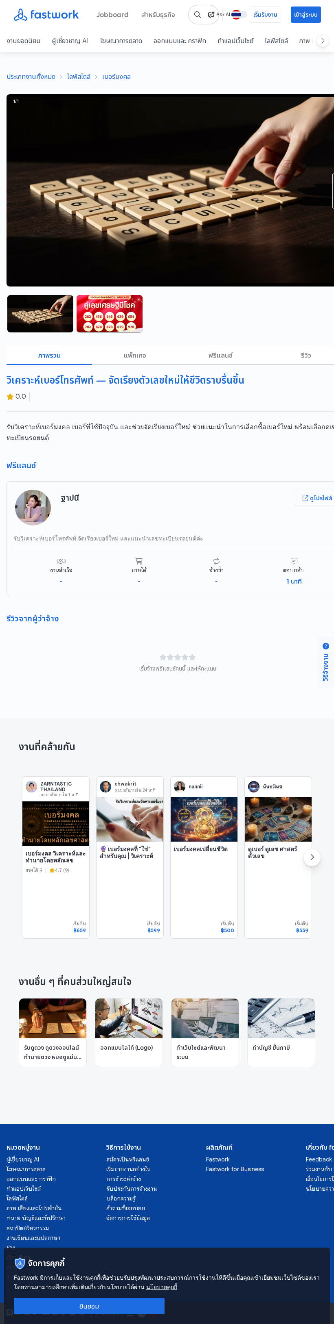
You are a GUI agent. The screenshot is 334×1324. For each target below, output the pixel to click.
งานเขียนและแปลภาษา (33, 1238)
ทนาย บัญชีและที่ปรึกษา (36, 1218)
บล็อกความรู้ (121, 1198)
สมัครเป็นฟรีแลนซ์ (127, 1159)
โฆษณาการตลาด (121, 41)
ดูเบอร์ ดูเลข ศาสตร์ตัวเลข (272, 852)
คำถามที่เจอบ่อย (125, 1208)
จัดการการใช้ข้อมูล (128, 1218)
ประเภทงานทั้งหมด (31, 76)
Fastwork (218, 1159)
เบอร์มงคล (116, 76)
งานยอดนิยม (23, 41)
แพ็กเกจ (135, 355)
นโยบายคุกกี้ (161, 1286)
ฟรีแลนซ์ (221, 355)
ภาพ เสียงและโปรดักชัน (34, 1208)
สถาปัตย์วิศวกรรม (28, 1228)
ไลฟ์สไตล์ (276, 41)
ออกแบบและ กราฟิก (180, 41)
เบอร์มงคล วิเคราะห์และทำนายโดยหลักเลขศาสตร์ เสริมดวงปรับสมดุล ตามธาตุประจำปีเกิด (56, 867)
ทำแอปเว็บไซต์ (235, 41)
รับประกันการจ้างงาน (131, 1188)
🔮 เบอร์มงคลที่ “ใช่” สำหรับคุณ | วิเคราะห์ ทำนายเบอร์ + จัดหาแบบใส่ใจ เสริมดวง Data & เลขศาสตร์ (126, 863)
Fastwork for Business (235, 1169)
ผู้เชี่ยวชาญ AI (70, 41)
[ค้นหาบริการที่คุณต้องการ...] (197, 15)
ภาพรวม (49, 355)
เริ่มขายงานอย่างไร (128, 1169)
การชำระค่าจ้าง (123, 1179)
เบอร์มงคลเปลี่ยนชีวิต (201, 848)
